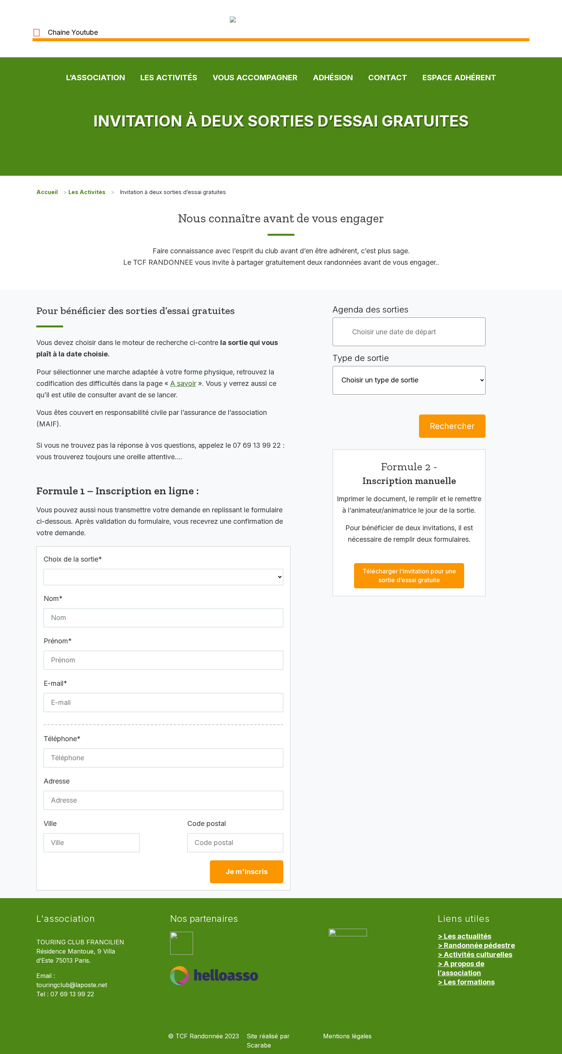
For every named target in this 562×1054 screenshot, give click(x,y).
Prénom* (58, 641)
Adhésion (333, 77)
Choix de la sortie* (73, 559)
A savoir (183, 383)
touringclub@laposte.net (71, 985)
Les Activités (168, 77)
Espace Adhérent (459, 77)
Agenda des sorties (370, 309)
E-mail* (55, 683)
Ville (50, 823)
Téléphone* (62, 739)
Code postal (206, 823)
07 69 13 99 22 (72, 994)
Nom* (53, 598)
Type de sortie (361, 358)
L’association (95, 77)
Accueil (47, 192)
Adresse (57, 781)
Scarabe (259, 1045)
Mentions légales (347, 1036)
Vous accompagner (255, 77)
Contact (387, 77)
